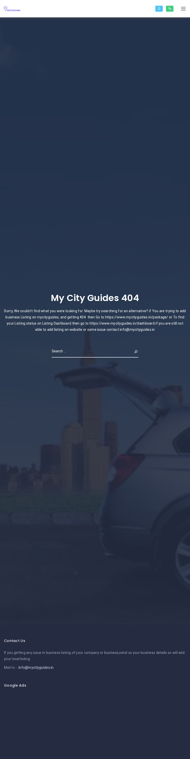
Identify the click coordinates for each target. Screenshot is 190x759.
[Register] (169, 9)
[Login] (159, 9)
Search (131, 351)
